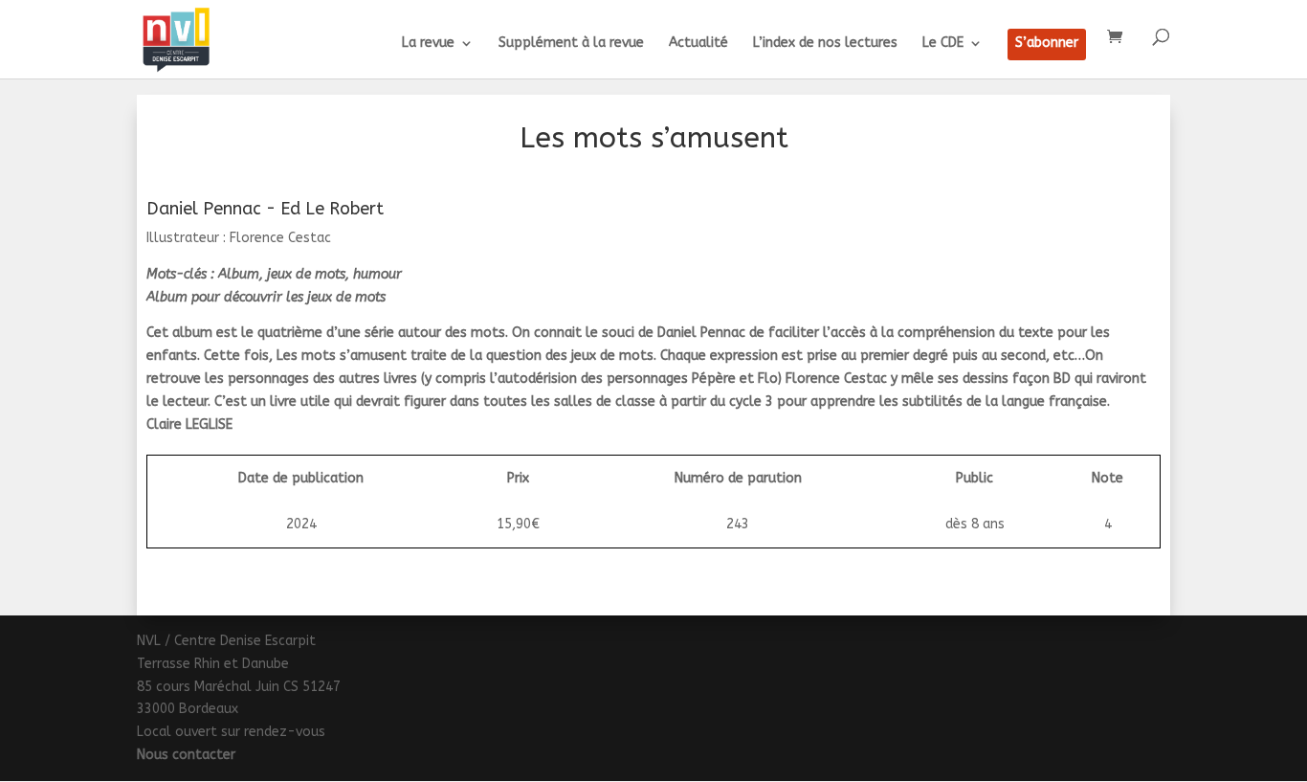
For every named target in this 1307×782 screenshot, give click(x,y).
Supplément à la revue (571, 43)
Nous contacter (186, 755)
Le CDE (943, 43)
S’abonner (1046, 43)
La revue (428, 43)
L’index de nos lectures (825, 43)
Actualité (698, 43)
